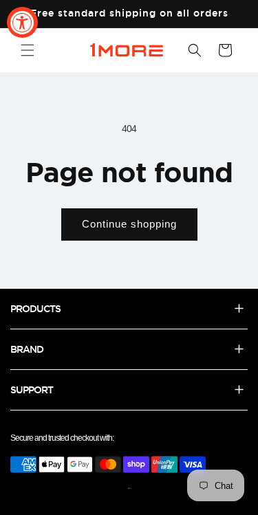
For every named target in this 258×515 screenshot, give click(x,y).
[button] (27, 50)
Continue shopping (129, 224)
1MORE (130, 488)
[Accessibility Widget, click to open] (22, 22)
